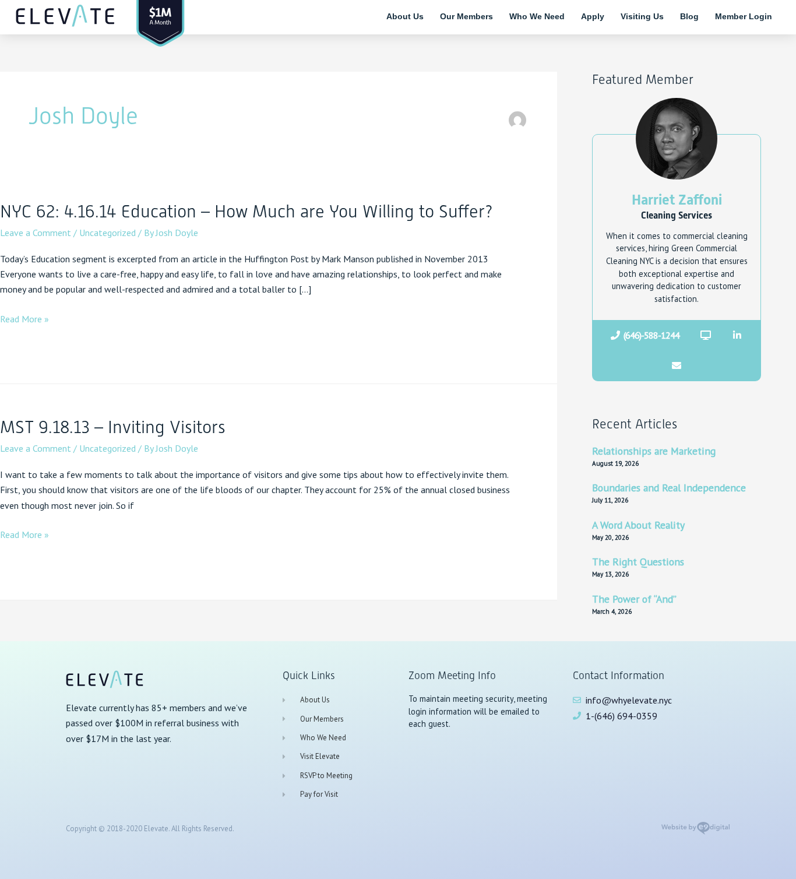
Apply (592, 16)
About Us (405, 16)
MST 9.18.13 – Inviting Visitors (113, 427)
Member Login (743, 16)
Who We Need (537, 16)
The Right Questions (638, 561)
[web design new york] (695, 832)
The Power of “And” (634, 599)
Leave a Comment (35, 232)
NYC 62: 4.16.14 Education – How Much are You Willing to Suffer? (246, 211)
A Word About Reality (638, 525)
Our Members (466, 16)
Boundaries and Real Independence (669, 487)
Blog (689, 16)
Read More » (24, 318)
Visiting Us (642, 16)
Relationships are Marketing (654, 451)
